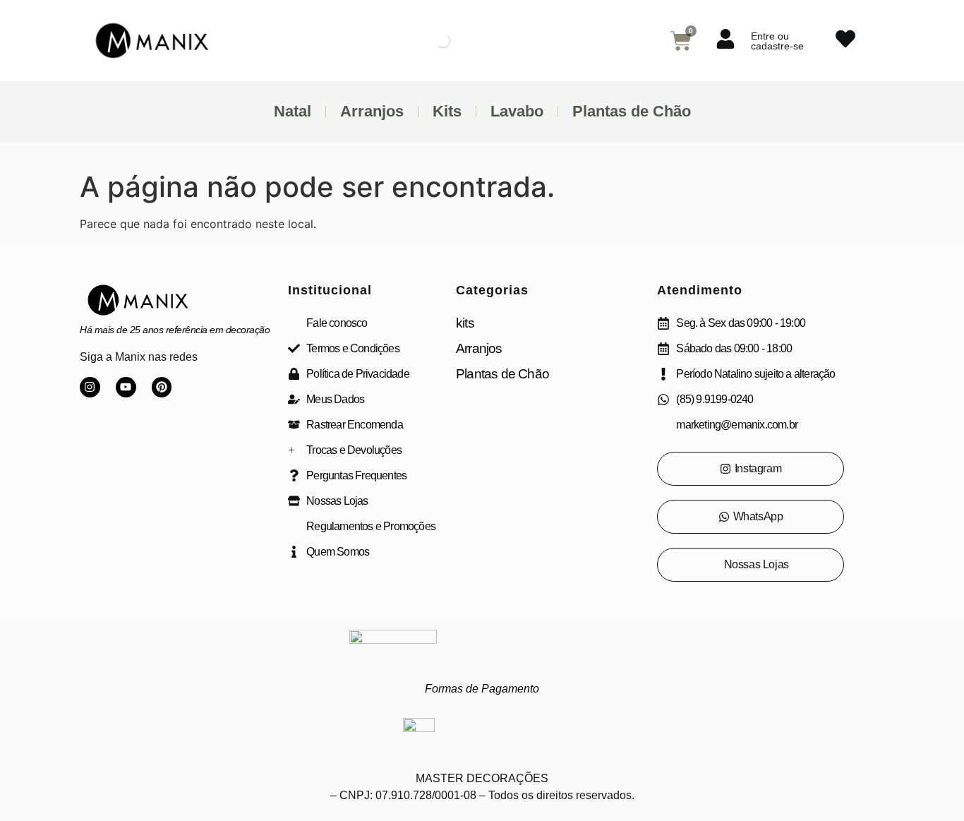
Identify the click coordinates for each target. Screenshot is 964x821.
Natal (292, 111)
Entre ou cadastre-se (777, 41)
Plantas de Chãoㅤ (631, 111)
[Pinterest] (162, 387)
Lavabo (516, 111)
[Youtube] (126, 387)
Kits (447, 111)
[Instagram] (90, 387)
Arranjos (372, 111)
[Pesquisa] (431, 41)
